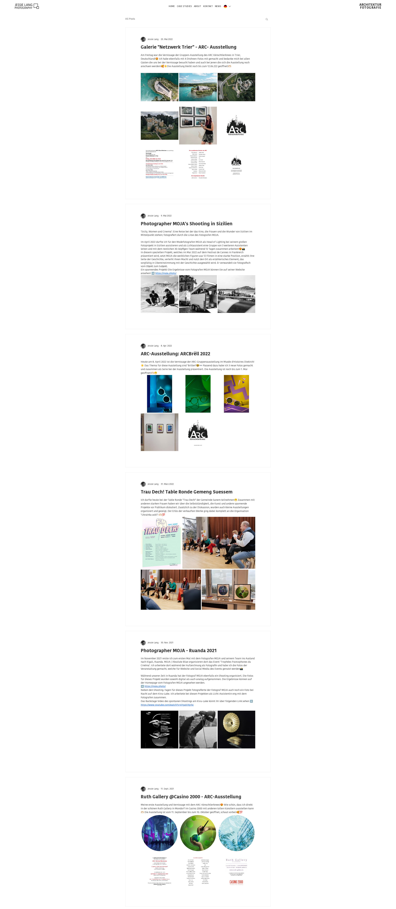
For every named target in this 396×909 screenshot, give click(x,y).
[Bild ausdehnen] (159, 87)
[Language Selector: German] (227, 6)
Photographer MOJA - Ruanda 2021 (179, 651)
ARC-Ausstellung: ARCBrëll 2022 (175, 354)
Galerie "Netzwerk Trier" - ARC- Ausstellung (189, 47)
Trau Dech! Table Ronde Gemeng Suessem (186, 492)
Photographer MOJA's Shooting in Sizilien (186, 224)
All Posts (130, 19)
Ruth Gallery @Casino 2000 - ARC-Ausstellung (191, 797)
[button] (266, 19)
